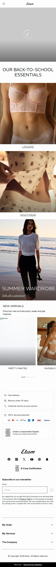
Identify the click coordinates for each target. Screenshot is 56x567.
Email (4, 484)
